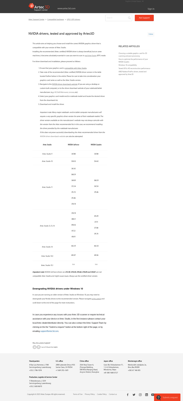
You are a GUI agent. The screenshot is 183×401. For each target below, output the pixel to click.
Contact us (113, 394)
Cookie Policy (102, 394)
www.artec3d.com (66, 8)
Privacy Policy (90, 394)
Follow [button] (151, 34)
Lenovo (71, 92)
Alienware (64, 92)
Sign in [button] (151, 9)
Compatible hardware (55, 19)
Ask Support (144, 18)
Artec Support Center (36, 19)
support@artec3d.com (49, 331)
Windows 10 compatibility (128, 65)
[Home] (39, 7)
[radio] (35, 347)
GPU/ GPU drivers (73, 19)
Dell (58, 92)
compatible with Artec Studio (76, 68)
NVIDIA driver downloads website (64, 84)
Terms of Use (78, 394)
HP (55, 92)
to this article (96, 299)
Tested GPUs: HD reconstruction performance (134, 68)
